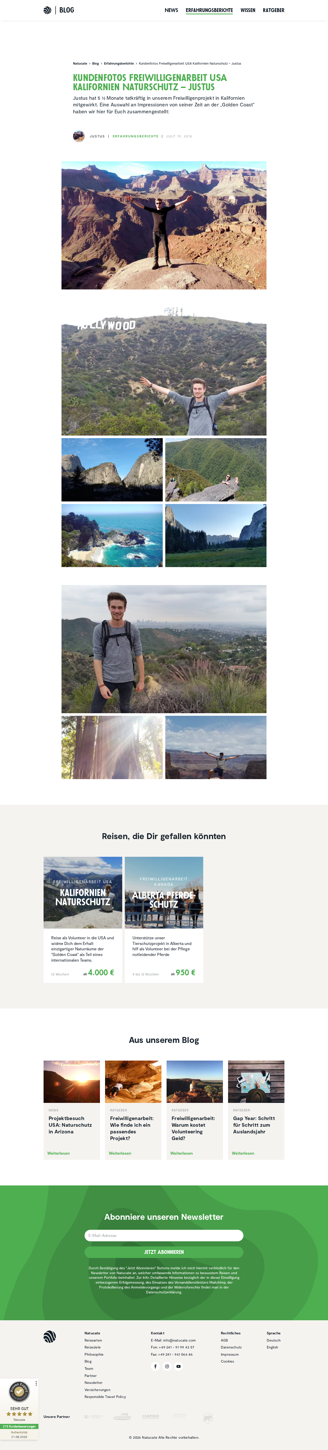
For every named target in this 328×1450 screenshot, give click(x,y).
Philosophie (94, 1354)
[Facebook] (155, 1366)
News (171, 10)
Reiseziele (93, 1347)
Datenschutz (231, 1347)
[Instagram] (166, 1366)
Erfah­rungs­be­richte (209, 10)
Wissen (248, 10)
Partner (91, 1375)
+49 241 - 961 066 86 (175, 1354)
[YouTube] (178, 1366)
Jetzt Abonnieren (164, 1252)
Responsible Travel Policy (105, 1396)
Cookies (227, 1361)
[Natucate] (47, 10)
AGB (224, 1340)
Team (89, 1368)
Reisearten (93, 1340)
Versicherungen (97, 1389)
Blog (88, 1361)
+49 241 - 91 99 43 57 (176, 1347)
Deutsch (274, 1340)
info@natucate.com (179, 1340)
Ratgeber (273, 10)
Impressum (230, 1354)
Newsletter (93, 1382)
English (272, 1347)
